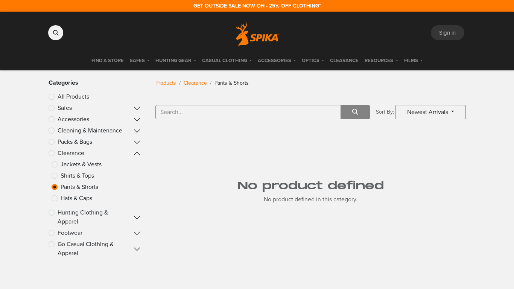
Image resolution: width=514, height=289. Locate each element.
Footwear (70, 232)
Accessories (73, 119)
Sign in (447, 33)
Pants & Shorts (79, 187)
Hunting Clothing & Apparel (83, 217)
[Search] (355, 112)
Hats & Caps (76, 198)
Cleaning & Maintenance (90, 130)
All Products (73, 96)
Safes (65, 107)
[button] (55, 32)
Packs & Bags (75, 141)
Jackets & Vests (81, 164)
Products (165, 83)
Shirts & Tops (77, 175)
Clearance (71, 153)
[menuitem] (107, 60)
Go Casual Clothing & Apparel (86, 248)
